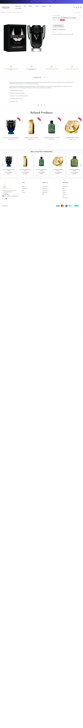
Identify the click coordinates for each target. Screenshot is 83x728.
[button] (2, 165)
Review (45, 77)
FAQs (23, 248)
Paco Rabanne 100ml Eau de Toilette (51, 137)
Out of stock (64, 34)
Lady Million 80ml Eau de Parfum (72, 137)
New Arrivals (18, 8)
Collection (44, 6)
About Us (24, 244)
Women (30, 6)
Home (3, 12)
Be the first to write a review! (41, 203)
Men (25, 6)
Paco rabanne (70, 34)
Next (79, 12)
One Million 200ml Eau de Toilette (31, 137)
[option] (11, 130)
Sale (50, 6)
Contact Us (24, 246)
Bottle (56, 34)
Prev (76, 12)
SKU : (54, 32)
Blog (43, 252)
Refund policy (45, 250)
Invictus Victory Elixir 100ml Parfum (11, 137)
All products (18, 6)
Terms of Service (45, 248)
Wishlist (23, 250)
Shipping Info (45, 246)
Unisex (37, 6)
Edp (58, 34)
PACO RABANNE (56, 15)
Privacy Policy (45, 244)
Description (37, 77)
